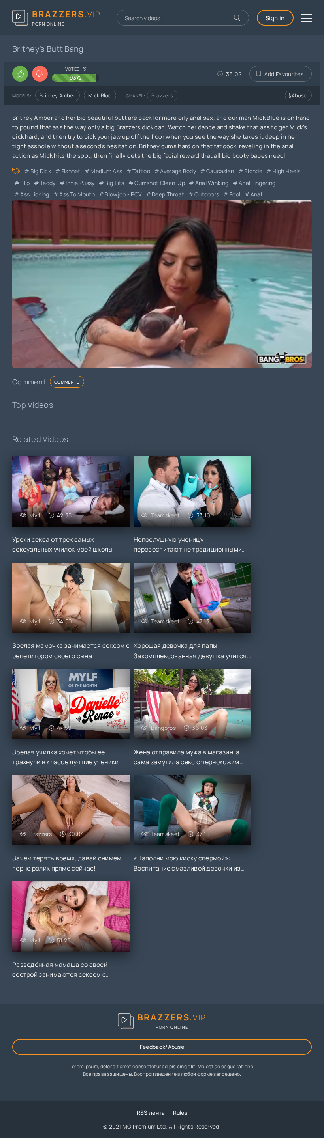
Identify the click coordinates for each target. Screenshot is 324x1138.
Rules (180, 1112)
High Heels (286, 171)
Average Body (178, 171)
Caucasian (220, 171)
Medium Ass (106, 171)
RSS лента (151, 1112)
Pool (234, 194)
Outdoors (206, 194)
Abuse (300, 95)
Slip (25, 183)
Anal (256, 194)
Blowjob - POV (123, 194)
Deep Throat (168, 194)
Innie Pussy (80, 183)
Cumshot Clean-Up (159, 183)
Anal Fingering (257, 183)
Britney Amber (57, 95)
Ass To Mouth (77, 194)
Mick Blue (100, 95)
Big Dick (40, 171)
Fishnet (70, 171)
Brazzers (162, 95)
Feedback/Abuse (162, 1046)
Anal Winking (211, 183)
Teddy (48, 183)
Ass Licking (34, 194)
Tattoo (141, 171)
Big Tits (114, 183)
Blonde (253, 171)
